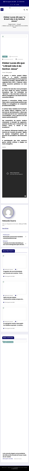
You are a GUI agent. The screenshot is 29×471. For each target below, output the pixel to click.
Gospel (5, 56)
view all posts (5, 228)
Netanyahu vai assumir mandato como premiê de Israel (13, 237)
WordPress (16, 378)
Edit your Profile (23, 223)
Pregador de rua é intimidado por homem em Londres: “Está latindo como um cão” (12, 272)
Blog (9, 342)
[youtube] (18, 4)
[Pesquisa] (24, 10)
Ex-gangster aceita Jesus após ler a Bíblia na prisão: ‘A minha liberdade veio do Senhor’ (13, 324)
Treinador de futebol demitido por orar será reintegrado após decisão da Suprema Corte (13, 243)
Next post (5, 241)
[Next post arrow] (25, 244)
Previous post (6, 234)
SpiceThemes (15, 379)
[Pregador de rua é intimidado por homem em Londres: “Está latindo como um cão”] (14, 261)
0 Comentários (20, 59)
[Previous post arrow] (25, 237)
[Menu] (2, 9)
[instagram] (16, 4)
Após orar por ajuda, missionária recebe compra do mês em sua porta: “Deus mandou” (13, 298)
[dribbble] (14, 4)
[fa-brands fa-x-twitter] (12, 4)
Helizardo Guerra (14, 56)
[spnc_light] (27, 10)
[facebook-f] (11, 4)
